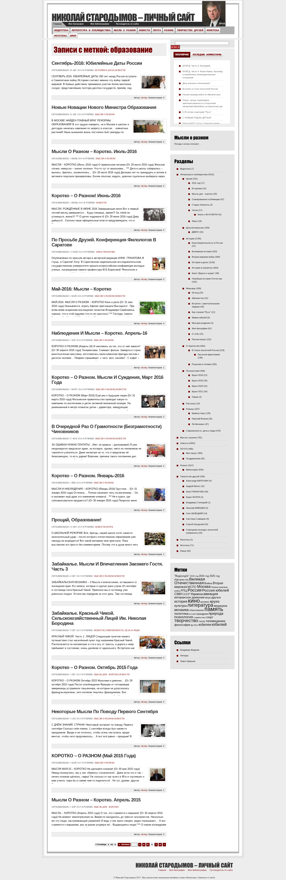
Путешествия (192, 371)
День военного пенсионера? (196, 83)
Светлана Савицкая (196, 519)
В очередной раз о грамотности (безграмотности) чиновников (106, 429)
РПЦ (184, 590)
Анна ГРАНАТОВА (105, 251)
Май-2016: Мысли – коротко (81, 289)
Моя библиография (99, 24)
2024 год (204, 575)
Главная (58, 24)
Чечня (195, 210)
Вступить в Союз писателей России (200, 89)
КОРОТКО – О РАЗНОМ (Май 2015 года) (94, 755)
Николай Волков (200, 419)
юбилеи (205, 625)
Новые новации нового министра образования (104, 107)
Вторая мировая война (203, 257)
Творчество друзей (190, 30)
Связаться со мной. (206, 877)
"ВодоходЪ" (181, 575)
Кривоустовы (198, 413)
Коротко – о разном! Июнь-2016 (86, 195)
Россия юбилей (215, 590)
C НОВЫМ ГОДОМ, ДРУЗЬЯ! (196, 117)
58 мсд (195, 293)
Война (208, 583)
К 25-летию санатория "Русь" (196, 112)
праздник (202, 613)
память (213, 609)
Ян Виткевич (198, 424)
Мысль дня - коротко (106, 674)
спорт (209, 617)
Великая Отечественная (189, 581)
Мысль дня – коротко (202, 194)
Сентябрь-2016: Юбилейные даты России (97, 63)
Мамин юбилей (199, 317)
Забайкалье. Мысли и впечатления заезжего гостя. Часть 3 (107, 566)
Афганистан (198, 298)
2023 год (194, 576)
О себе (195, 334)
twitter (213, 15)
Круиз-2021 (197, 391)
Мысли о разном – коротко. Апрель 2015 (96, 799)
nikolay (144, 97)
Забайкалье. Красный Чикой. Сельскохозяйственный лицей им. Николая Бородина (99, 618)
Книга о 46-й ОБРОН (208, 214)
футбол (194, 625)
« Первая (124, 844)
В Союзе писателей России (205, 350)
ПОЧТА (157, 30)
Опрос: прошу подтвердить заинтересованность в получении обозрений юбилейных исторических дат (202, 103)
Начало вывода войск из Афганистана (201, 94)
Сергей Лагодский (195, 524)
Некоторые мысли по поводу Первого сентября (105, 711)
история (180, 601)
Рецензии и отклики (201, 364)
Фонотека (213, 30)
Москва (204, 586)
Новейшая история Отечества (207, 279)
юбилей (219, 624)
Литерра (184, 655)
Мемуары (191, 288)
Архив (189, 179)
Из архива (197, 188)
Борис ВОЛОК (193, 497)
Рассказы (191, 403)
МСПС (192, 586)
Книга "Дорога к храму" (203, 273)
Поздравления (193, 458)
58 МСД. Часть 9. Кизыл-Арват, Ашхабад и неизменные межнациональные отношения (202, 74)
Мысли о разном (125, 30)
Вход (222, 23)
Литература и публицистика (91, 30)
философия (182, 624)
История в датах (105, 70)
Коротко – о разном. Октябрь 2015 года (94, 667)
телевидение (215, 621)
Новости (144, 30)
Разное (169, 30)
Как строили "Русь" (201, 312)
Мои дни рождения (201, 323)
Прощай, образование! (76, 519)
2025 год (215, 575)
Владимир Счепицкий (196, 502)
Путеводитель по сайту (127, 24)
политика (181, 614)
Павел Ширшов (187, 661)
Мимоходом (192, 469)
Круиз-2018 (197, 375)
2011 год (196, 183)
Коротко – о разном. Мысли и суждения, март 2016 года (107, 380)
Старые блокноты (200, 205)
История (190, 238)
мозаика (181, 610)
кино (194, 601)
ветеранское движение (189, 597)
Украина (196, 594)
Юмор (73, 35)
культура (180, 605)
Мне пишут (191, 453)
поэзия (192, 614)
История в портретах (202, 268)
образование (196, 610)
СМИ (178, 594)
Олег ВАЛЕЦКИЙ (194, 513)
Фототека (60, 35)
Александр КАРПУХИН (197, 481)
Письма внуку (199, 339)
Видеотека (61, 30)
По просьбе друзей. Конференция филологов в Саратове (104, 242)
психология (183, 617)
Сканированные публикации (206, 199)
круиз (214, 601)
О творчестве (193, 346)
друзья (216, 597)
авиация (210, 594)
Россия (195, 590)
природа (216, 613)
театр (202, 621)
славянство (199, 617)
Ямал (194, 221)
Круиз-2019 (197, 380)
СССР (186, 594)
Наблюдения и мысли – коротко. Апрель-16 (99, 333)
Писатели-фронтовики (209, 354)
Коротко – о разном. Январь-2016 (88, 475)
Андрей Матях (193, 486)
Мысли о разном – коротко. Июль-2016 (94, 151)
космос (204, 601)
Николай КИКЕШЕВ (195, 508)
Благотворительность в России (207, 243)
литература (200, 605)
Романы (190, 409)
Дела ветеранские (195, 228)
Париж (195, 397)
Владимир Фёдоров (189, 650)
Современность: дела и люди (122, 630)
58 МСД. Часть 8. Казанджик (196, 66)
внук (208, 597)
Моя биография (76, 24)
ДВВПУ (195, 232)
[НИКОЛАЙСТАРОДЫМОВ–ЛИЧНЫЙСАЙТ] (123, 17)
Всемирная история (201, 251)
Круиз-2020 (197, 386)
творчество (186, 620)
